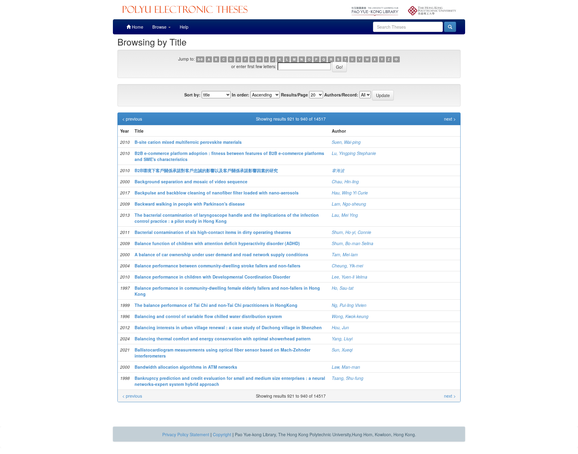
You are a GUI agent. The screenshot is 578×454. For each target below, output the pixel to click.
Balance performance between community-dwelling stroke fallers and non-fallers (217, 266)
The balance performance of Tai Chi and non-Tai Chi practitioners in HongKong (216, 305)
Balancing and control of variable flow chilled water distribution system (208, 316)
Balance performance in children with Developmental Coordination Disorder (212, 277)
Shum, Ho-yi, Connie (351, 232)
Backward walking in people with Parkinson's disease (190, 204)
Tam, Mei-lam (345, 254)
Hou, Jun (340, 327)
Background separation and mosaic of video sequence (191, 181)
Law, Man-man (346, 367)
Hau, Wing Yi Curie (350, 193)
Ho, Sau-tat (342, 288)
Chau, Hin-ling (345, 181)
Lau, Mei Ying (345, 215)
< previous (132, 119)
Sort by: (192, 95)
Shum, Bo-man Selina (352, 243)
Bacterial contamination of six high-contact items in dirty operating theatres (213, 232)
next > (450, 119)
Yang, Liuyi (342, 339)
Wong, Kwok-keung (350, 316)
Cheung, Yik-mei (347, 266)
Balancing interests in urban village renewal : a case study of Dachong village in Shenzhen (228, 327)
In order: (240, 95)
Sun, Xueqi (342, 350)
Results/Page (294, 95)
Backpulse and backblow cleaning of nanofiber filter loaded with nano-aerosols (217, 193)
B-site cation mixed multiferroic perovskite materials (188, 142)
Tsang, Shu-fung (347, 378)
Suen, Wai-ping (346, 142)
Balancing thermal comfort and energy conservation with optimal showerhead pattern (223, 339)
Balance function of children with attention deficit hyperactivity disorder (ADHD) (217, 243)
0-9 (200, 59)
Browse (160, 27)
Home (137, 27)
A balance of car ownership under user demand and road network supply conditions (221, 254)
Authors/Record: (341, 95)
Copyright (222, 434)
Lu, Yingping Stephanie (354, 153)
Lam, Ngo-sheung (349, 204)
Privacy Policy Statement (185, 434)
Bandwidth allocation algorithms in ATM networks (186, 367)
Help (184, 27)
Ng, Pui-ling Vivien (349, 305)
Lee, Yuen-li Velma (349, 277)
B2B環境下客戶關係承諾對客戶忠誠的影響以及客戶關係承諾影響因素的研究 (206, 170)
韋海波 (338, 170)
